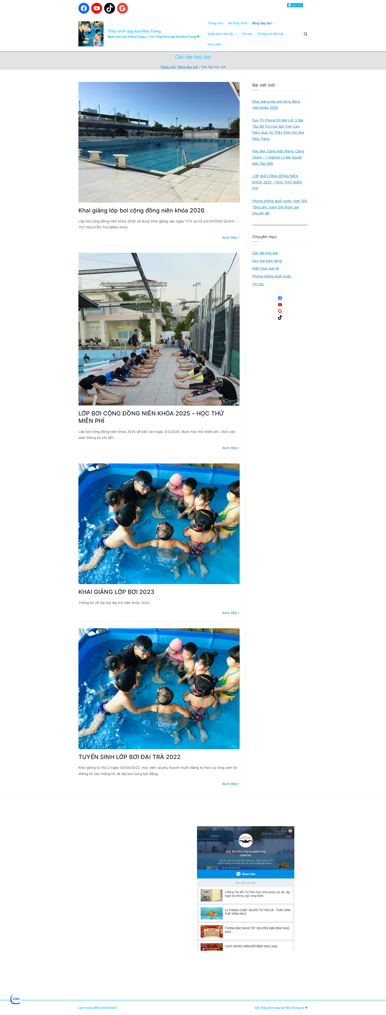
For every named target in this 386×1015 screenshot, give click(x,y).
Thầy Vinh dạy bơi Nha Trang (134, 31)
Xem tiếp (229, 238)
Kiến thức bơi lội (220, 34)
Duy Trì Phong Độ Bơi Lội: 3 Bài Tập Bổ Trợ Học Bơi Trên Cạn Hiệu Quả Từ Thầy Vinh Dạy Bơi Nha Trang (278, 129)
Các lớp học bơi (265, 253)
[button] (274, 23)
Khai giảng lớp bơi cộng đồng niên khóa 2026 (141, 210)
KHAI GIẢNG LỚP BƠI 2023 (116, 591)
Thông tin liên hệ (270, 34)
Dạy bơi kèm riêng (267, 261)
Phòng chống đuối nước (271, 276)
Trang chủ (215, 23)
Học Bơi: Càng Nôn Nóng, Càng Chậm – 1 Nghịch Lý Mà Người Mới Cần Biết (278, 157)
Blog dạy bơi (262, 23)
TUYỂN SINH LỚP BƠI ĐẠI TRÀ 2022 (129, 756)
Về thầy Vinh (237, 23)
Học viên (214, 44)
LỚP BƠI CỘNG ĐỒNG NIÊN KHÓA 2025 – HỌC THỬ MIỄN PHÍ (277, 182)
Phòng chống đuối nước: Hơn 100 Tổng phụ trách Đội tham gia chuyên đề (279, 207)
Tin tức (247, 34)
